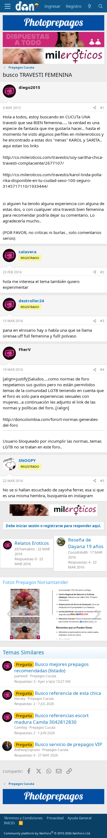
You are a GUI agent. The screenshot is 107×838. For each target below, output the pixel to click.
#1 (102, 107)
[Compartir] (94, 108)
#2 (102, 272)
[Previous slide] (9, 614)
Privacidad (55, 817)
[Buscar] (100, 6)
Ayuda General (79, 817)
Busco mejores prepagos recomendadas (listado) (51, 667)
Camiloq (20, 727)
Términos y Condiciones (23, 817)
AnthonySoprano (27, 749)
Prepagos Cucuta (43, 676)
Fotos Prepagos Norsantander (35, 582)
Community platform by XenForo (47, 833)
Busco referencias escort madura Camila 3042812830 (51, 718)
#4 (102, 369)
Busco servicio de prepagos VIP (68, 744)
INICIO (9, 822)
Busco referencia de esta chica (68, 693)
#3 (102, 321)
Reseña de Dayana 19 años (85, 543)
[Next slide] (97, 614)
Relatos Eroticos (32, 543)
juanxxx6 (21, 676)
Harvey (19, 698)
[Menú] (7, 6)
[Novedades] (89, 6)
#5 (102, 480)
